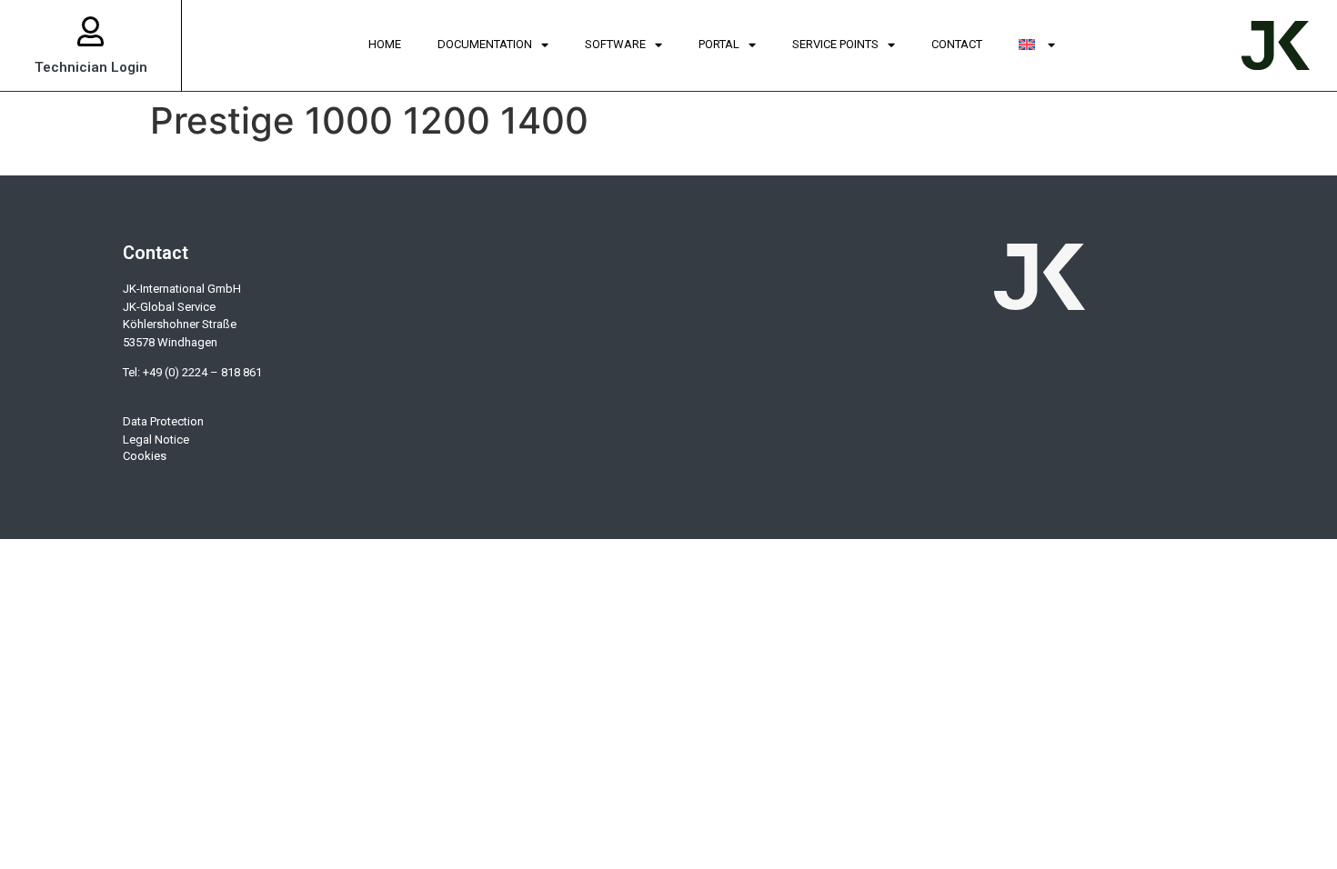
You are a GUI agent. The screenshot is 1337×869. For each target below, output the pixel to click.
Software (615, 44)
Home (384, 44)
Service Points (835, 44)
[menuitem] (1036, 45)
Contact (956, 44)
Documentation (484, 44)
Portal (719, 44)
